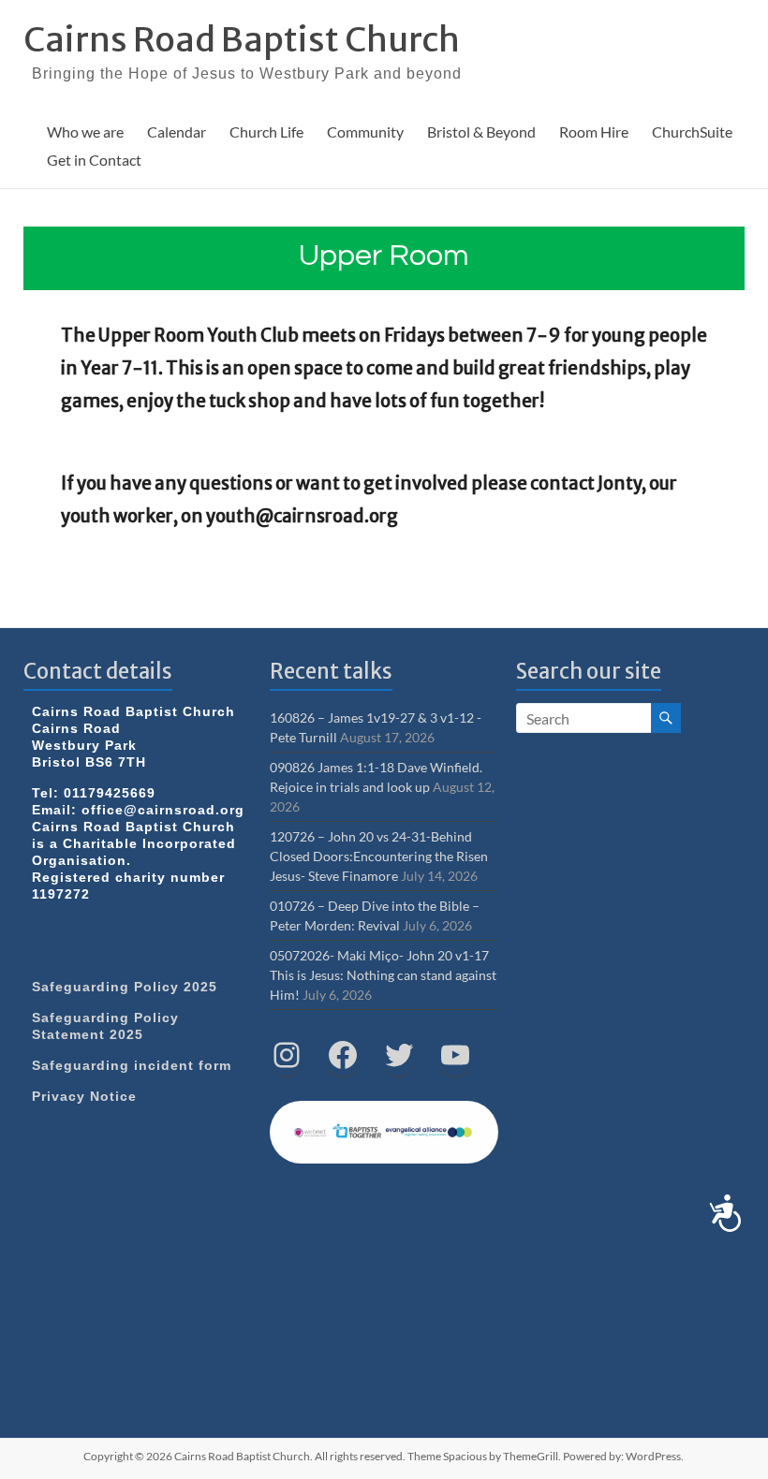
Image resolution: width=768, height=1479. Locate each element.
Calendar (176, 131)
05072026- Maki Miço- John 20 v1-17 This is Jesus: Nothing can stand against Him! (383, 975)
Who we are (85, 131)
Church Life (266, 131)
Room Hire (593, 131)
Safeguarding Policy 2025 (124, 986)
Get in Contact (94, 159)
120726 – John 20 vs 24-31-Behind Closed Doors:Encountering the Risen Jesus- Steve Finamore (379, 856)
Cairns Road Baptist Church (241, 40)
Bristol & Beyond (481, 131)
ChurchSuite (692, 131)
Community (365, 131)
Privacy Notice (84, 1096)
